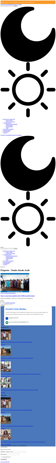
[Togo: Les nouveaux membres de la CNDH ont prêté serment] (15, 291)
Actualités (3, 344)
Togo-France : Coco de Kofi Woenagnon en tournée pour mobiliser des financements (17, 358)
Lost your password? (5, 461)
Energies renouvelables (6, 444)
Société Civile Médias (10, 302)
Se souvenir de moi (6, 457)
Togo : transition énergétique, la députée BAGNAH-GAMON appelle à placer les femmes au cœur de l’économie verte (23, 441)
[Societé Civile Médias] (11, 4)
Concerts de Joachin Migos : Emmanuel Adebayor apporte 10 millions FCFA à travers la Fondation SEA (21, 373)
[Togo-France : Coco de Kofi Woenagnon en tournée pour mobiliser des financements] (6, 355)
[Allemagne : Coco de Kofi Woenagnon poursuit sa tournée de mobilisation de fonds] (6, 339)
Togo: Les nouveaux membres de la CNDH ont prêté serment (18, 296)
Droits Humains (12, 293)
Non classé (7, 376)
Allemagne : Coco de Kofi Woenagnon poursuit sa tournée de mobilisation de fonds (16, 342)
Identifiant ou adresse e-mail (7, 451)
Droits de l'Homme (5, 293)
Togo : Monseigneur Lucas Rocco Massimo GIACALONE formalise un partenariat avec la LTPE (19, 389)
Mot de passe (3, 454)
